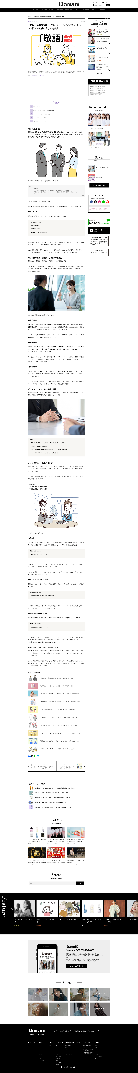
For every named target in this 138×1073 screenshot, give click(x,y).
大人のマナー (42, 75)
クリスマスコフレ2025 (43, 1056)
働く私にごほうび (101, 90)
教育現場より (68, 1049)
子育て (57, 1054)
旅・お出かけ (58, 1056)
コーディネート (31, 1045)
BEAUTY (44, 10)
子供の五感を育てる (69, 1045)
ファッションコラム (32, 1047)
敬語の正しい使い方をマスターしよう (42, 121)
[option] (24, 913)
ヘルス (57, 1051)
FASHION (36, 10)
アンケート (98, 230)
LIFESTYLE (59, 10)
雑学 (50, 1045)
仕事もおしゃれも (102, 86)
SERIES (94, 10)
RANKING (102, 10)
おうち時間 (99, 94)
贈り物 (57, 1064)
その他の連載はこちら (99, 185)
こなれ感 (92, 88)
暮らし (57, 1045)
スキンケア (41, 1047)
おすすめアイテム (31, 1049)
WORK (51, 10)
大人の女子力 (93, 90)
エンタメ (57, 1049)
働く (32, 16)
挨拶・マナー (39, 16)
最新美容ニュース (42, 1054)
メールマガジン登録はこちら (99, 206)
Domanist (92, 94)
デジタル (51, 1049)
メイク (40, 1045)
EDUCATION (69, 10)
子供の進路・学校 (68, 1054)
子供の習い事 (68, 1051)
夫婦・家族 (58, 1058)
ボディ (40, 1051)
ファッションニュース (32, 1051)
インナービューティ (43, 1060)
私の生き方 (58, 1060)
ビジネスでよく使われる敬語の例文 (41, 114)
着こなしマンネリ (100, 88)
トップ (29, 16)
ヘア (39, 1049)
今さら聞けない (34, 75)
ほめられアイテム (101, 92)
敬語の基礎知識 (37, 106)
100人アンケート (59, 1062)
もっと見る (99, 73)
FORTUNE (86, 10)
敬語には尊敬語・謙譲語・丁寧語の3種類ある (43, 110)
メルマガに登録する (76, 966)
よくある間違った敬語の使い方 (40, 117)
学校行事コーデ (68, 1047)
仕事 (35, 16)
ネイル (40, 1058)
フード (57, 1047)
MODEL (78, 10)
